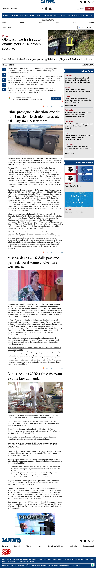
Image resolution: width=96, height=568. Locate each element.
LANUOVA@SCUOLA (64, 15)
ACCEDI (82, 8)
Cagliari (40, 22)
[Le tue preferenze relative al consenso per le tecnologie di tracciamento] (92, 565)
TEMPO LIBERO (47, 15)
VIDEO (55, 15)
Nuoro (57, 22)
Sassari (4, 22)
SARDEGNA (15, 15)
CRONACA (38, 15)
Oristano (91, 22)
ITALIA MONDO (24, 15)
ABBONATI (89, 8)
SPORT (32, 15)
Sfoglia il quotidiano (11, 8)
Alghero (22, 22)
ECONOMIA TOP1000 (78, 15)
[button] (35, 524)
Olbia (74, 22)
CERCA (91, 15)
